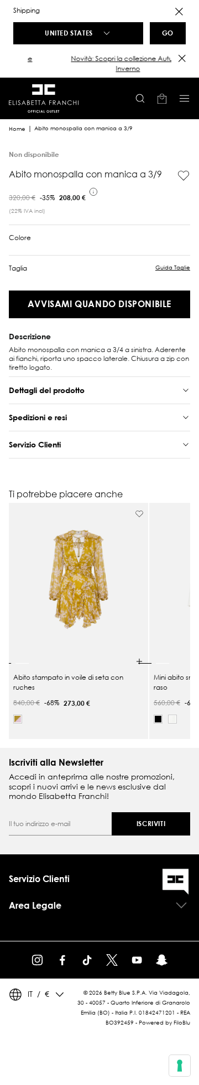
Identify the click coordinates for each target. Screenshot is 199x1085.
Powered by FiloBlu (164, 1022)
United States (69, 32)
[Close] (179, 11)
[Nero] (158, 719)
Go (168, 32)
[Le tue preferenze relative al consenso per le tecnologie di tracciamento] (179, 1065)
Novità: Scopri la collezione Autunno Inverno (99, 63)
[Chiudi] (182, 58)
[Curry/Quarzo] (17, 719)
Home (17, 129)
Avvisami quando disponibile (99, 303)
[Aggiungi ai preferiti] (183, 175)
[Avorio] (172, 719)
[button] (99, 64)
